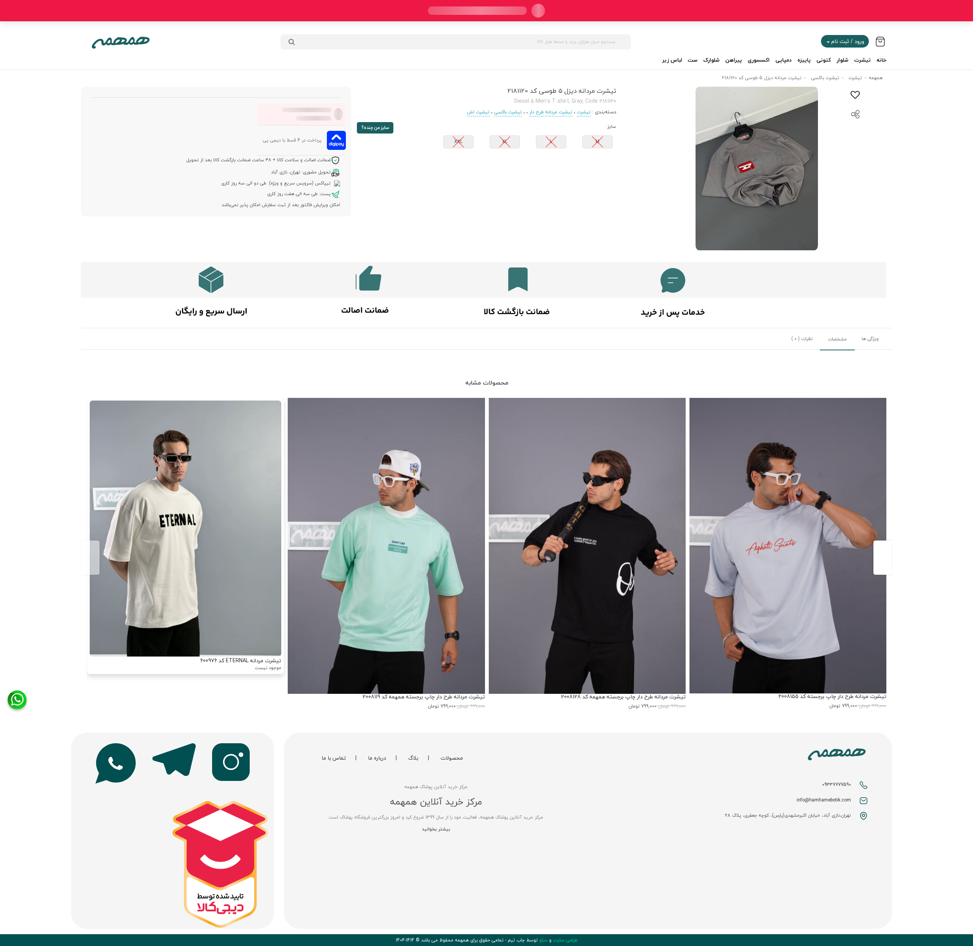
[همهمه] (120, 42)
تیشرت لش (478, 112)
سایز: (611, 126)
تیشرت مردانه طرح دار (550, 112)
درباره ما (377, 758)
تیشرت (862, 60)
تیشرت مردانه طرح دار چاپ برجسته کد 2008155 (832, 696)
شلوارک (711, 60)
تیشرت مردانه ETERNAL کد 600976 (240, 660)
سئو (543, 940)
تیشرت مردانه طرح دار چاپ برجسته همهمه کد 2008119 (424, 696)
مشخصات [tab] (837, 339)
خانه (881, 60)
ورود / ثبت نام (847, 41)
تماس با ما (334, 758)
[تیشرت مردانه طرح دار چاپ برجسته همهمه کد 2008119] (386, 546)
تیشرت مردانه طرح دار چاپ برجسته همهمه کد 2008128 (623, 696)
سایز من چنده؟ (375, 128)
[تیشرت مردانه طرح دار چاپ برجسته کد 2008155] (787, 545)
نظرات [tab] (802, 339)
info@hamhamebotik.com (824, 800)
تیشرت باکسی (825, 78)
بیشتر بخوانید (436, 829)
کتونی (823, 60)
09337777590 (836, 785)
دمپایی (783, 60)
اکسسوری (759, 60)
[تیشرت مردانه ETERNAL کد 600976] (185, 528)
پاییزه (804, 60)
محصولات (452, 758)
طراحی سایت (564, 940)
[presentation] (882, 558)
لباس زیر (672, 60)
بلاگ (413, 758)
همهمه (876, 78)
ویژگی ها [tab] (870, 339)
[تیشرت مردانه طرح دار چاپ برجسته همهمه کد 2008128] (587, 546)
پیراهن (733, 60)
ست (692, 60)
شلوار (842, 60)
